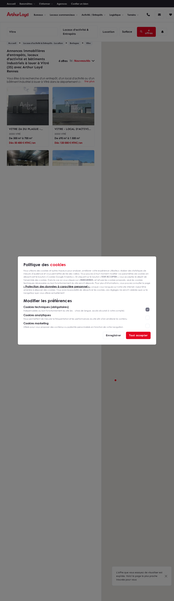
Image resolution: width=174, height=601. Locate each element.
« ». (56, 286)
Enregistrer (113, 335)
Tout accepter (138, 335)
